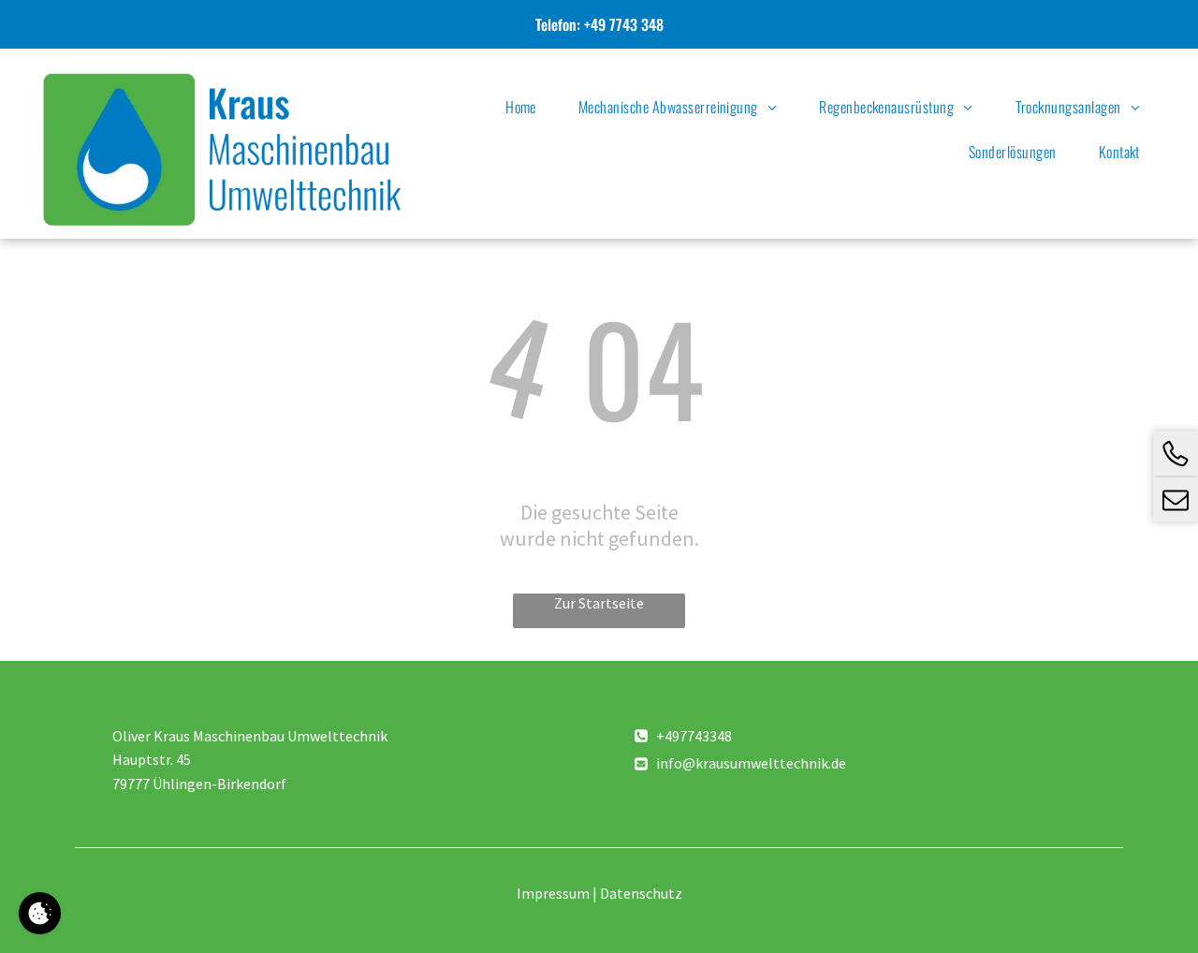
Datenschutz (641, 893)
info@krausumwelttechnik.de (751, 763)
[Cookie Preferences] (40, 913)
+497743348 (694, 735)
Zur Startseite (599, 603)
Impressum (553, 893)
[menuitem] (527, 106)
